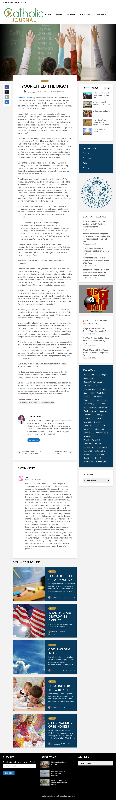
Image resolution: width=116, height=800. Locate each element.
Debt (87, 397)
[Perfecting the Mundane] (87, 95)
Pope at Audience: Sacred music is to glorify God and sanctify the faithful (94, 224)
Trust (88, 458)
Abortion (89, 375)
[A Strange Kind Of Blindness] (29, 730)
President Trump (92, 440)
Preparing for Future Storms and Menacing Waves (59, 782)
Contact (16, 2)
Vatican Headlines (95, 216)
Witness (101, 462)
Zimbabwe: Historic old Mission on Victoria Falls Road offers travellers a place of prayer (96, 272)
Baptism (88, 378)
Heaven (88, 415)
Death (101, 393)
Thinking (88, 454)
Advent (101, 375)
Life (97, 422)
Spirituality (103, 447)
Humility (88, 418)
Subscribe (8, 773)
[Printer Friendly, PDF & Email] (29, 399)
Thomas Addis (30, 92)
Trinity (100, 454)
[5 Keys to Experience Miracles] (87, 124)
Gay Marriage (34, 403)
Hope (99, 415)
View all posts (34, 440)
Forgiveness (90, 411)
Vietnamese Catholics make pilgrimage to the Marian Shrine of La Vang (96, 260)
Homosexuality (48, 403)
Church (102, 389)
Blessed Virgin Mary (93, 382)
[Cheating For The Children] (29, 694)
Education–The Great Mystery (60, 578)
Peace (88, 433)
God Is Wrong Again (59, 651)
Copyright (23, 2)
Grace (103, 411)
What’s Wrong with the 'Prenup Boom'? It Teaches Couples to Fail (96, 352)
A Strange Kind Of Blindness (60, 724)
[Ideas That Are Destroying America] (29, 620)
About (5, 2)
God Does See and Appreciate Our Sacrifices (100, 133)
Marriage (100, 425)
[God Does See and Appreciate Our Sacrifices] (87, 133)
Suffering (100, 451)
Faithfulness (90, 407)
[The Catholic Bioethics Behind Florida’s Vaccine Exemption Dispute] (87, 104)
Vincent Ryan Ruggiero (58, 631)
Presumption (98, 113)
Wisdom (88, 462)
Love (88, 425)
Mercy (88, 429)
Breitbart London (25, 98)
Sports (88, 451)
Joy (99, 418)
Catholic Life (90, 386)
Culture (71, 14)
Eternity (101, 400)
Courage (89, 393)
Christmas (89, 389)
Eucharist (89, 404)
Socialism (89, 447)
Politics (101, 14)
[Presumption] (87, 115)
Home (48, 14)
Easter (98, 397)
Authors (10, 2)
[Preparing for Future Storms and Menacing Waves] (45, 782)
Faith (59, 14)
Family (103, 407)
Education (23, 403)
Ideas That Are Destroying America (59, 616)
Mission (99, 429)
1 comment (61, 91)
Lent (87, 422)
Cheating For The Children (59, 688)
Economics (86, 14)
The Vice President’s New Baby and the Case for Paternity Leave (96, 340)
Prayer (88, 436)
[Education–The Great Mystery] (29, 584)
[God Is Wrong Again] (29, 657)
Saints (88, 444)
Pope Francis (101, 433)
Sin (98, 444)
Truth (98, 458)
